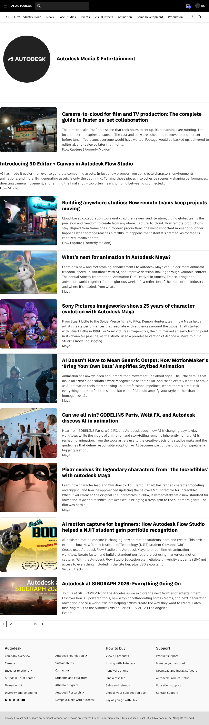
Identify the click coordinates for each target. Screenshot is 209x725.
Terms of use (129, 718)
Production (175, 17)
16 (35, 624)
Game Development (150, 17)
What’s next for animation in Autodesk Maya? (116, 258)
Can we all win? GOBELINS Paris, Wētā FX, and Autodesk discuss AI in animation (128, 418)
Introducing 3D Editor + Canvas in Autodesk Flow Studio (66, 164)
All (7, 17)
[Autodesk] (22, 5)
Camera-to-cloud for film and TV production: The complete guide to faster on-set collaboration (132, 117)
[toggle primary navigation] (8, 5)
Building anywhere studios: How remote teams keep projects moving (134, 206)
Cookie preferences (80, 718)
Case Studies (67, 17)
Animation (125, 17)
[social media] (15, 700)
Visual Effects (104, 17)
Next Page (42, 624)
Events (85, 17)
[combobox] (62, 6)
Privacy (9, 718)
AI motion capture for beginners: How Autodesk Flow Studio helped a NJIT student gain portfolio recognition (133, 527)
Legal (142, 718)
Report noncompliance (107, 718)
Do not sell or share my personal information (41, 718)
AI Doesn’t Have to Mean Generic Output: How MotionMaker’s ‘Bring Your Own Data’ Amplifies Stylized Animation (135, 364)
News (50, 17)
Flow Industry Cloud (27, 17)
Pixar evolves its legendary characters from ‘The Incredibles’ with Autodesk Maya (135, 473)
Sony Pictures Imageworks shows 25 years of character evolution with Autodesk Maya (128, 309)
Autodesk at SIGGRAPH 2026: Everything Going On (121, 584)
